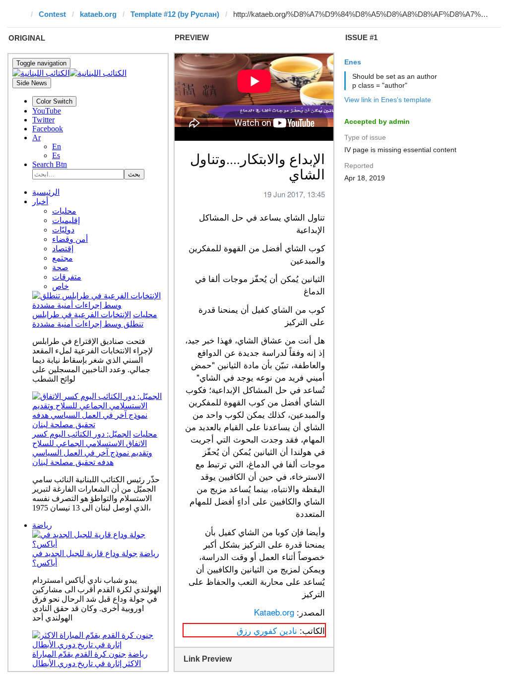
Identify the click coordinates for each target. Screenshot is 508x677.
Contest (52, 14)
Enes (352, 62)
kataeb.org (98, 14)
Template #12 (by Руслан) (174, 14)
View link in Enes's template (387, 100)
